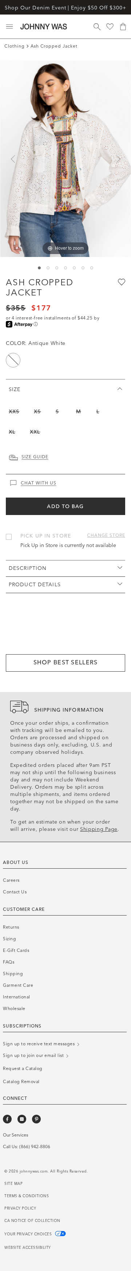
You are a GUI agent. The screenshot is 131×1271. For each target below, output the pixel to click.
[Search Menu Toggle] (96, 26)
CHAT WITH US (38, 483)
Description (28, 568)
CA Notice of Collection (32, 1221)
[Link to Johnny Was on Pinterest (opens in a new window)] (36, 1119)
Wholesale (14, 1008)
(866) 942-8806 (34, 1146)
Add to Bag (65, 506)
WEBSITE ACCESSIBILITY (27, 1248)
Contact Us (15, 891)
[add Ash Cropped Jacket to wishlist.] (120, 281)
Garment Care (18, 985)
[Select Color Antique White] (13, 360)
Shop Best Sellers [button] (65, 662)
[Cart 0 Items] (123, 26)
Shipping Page (99, 829)
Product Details (35, 585)
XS (37, 412)
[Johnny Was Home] (43, 26)
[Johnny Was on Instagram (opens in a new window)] (21, 1119)
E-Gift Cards (16, 950)
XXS (14, 412)
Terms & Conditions (26, 1196)
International (16, 996)
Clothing (14, 46)
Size (14, 389)
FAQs (8, 962)
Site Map (13, 1184)
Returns (11, 927)
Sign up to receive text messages (39, 1043)
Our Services (15, 1135)
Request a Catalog (23, 1068)
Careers (11, 880)
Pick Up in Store (45, 536)
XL (12, 432)
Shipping (13, 973)
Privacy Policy (20, 1208)
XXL (35, 432)
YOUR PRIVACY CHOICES (28, 1234)
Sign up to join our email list (34, 1055)
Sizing (9, 938)
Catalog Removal (21, 1081)
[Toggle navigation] (9, 26)
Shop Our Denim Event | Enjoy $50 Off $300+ (65, 8)
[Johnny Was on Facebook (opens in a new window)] (7, 1119)
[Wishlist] (110, 26)
